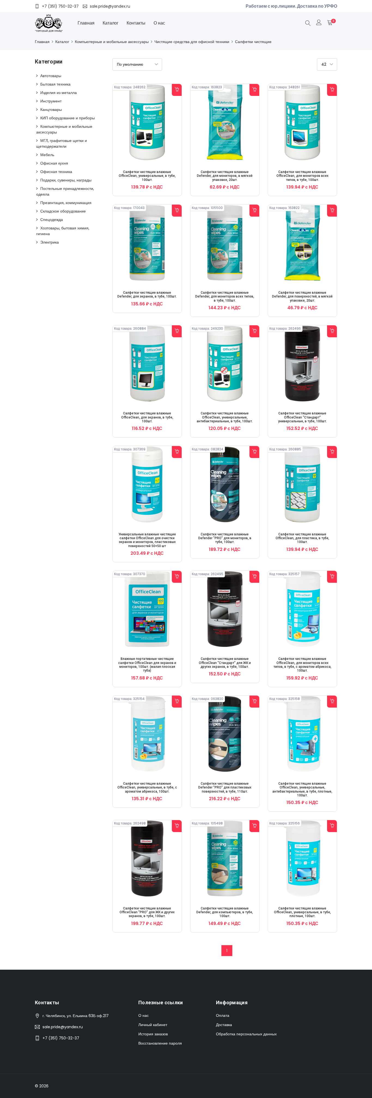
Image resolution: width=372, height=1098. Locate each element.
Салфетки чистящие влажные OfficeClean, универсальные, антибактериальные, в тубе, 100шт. (225, 417)
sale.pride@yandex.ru (62, 1027)
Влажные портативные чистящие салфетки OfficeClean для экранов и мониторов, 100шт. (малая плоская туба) (147, 664)
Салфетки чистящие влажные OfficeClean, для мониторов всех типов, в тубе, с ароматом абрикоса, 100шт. (302, 664)
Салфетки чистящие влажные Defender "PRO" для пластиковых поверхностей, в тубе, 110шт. (224, 787)
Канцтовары (51, 109)
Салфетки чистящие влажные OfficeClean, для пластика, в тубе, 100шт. (302, 538)
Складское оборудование (63, 211)
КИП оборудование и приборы (67, 118)
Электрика (49, 242)
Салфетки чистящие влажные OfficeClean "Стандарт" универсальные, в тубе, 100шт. (302, 417)
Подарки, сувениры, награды (66, 180)
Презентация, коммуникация (66, 202)
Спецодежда (51, 219)
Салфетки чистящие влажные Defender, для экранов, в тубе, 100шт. (147, 294)
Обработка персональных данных (246, 1034)
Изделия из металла (58, 92)
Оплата (222, 1015)
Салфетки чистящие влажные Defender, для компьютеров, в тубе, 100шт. (224, 912)
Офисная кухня (54, 163)
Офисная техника (56, 171)
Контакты (136, 23)
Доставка (224, 1024)
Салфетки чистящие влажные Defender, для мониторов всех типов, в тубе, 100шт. (224, 296)
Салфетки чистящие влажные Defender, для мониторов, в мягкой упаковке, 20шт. (224, 176)
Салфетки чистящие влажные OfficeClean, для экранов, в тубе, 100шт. (147, 417)
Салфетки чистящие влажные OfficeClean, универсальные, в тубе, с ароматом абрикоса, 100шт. (147, 787)
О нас (159, 23)
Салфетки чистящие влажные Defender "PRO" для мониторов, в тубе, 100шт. (224, 538)
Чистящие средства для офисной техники (191, 41)
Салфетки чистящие (253, 41)
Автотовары (50, 75)
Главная (86, 23)
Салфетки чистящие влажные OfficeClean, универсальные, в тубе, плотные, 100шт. (302, 912)
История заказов (153, 1034)
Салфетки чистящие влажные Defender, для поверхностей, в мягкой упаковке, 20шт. (302, 296)
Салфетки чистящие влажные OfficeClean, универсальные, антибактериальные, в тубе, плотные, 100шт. (302, 789)
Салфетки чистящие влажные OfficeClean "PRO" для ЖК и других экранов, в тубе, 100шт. (147, 912)
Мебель (47, 154)
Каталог (110, 23)
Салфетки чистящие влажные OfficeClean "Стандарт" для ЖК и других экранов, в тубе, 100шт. (225, 663)
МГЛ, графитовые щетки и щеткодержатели (61, 143)
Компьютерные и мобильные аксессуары (112, 41)
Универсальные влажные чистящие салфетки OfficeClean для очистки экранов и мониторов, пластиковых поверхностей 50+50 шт (147, 540)
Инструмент (51, 101)
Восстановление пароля (160, 1043)
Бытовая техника (55, 84)
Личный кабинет (152, 1024)
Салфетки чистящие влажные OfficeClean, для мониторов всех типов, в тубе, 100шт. (302, 176)
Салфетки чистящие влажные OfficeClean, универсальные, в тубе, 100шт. (147, 176)
